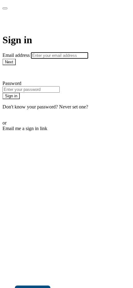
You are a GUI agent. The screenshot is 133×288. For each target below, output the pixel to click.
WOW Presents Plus (45, 21)
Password (11, 83)
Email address (16, 55)
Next (9, 62)
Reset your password (22, 112)
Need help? (13, 72)
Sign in (11, 96)
